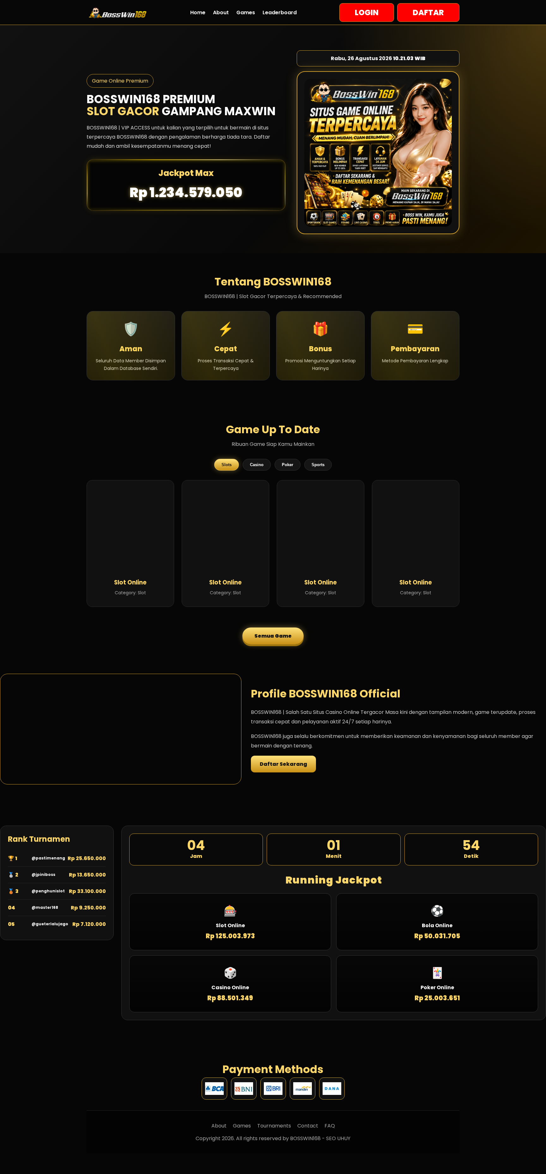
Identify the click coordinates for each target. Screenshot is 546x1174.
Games (245, 12)
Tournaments (274, 1125)
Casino (257, 464)
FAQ (330, 1125)
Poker (287, 464)
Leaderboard (280, 12)
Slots (226, 464)
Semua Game (273, 636)
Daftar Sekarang (283, 764)
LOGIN (367, 12)
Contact (307, 1125)
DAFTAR (428, 12)
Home (197, 12)
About (221, 12)
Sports (318, 464)
